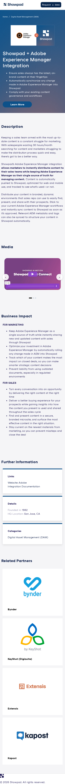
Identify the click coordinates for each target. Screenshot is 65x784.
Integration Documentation (24, 486)
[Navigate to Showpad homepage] (13, 4)
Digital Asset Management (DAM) (28, 537)
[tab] (30, 298)
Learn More (17, 104)
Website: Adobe (17, 482)
